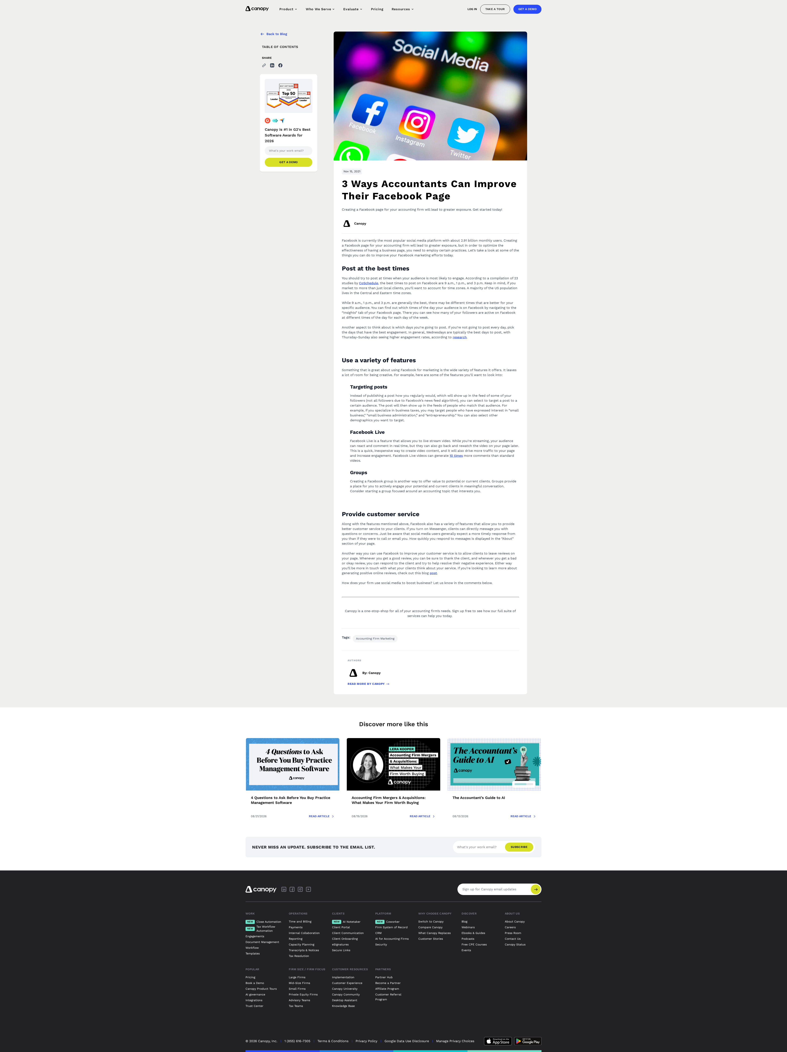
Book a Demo (255, 983)
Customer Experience (347, 983)
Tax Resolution (299, 956)
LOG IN (472, 9)
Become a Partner (388, 983)
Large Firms (297, 977)
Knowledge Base (343, 1006)
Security (381, 944)
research (460, 337)
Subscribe (519, 847)
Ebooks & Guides (473, 933)
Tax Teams (296, 1006)
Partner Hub (384, 977)
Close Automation (264, 921)
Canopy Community (346, 994)
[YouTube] (308, 889)
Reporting (295, 938)
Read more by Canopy (366, 683)
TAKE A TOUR (495, 9)
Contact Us (513, 938)
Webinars (468, 927)
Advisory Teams (299, 1000)
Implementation (343, 977)
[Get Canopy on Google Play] (527, 1041)
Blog (464, 921)
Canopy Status (515, 944)
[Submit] (536, 889)
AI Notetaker (347, 921)
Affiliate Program (387, 988)
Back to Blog (276, 34)
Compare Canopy (430, 927)
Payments (296, 927)
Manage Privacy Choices (455, 1041)
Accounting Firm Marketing (375, 638)
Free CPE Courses (474, 944)
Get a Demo (527, 9)
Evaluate (350, 9)
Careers (510, 927)
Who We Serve (318, 9)
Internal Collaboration (304, 933)
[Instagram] (300, 889)
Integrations (254, 1000)
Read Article (319, 816)
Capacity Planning (301, 944)
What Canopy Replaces (434, 933)
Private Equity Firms (303, 994)
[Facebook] (292, 889)
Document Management (262, 942)
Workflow (252, 947)
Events (466, 950)
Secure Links (341, 950)
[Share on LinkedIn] (272, 65)
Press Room (513, 933)
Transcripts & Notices (304, 950)
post (433, 573)
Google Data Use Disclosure (406, 1041)
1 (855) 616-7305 (297, 1041)
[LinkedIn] (283, 889)
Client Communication (348, 933)
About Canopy (515, 921)
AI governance (255, 994)
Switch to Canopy (431, 921)
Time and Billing (300, 921)
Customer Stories (430, 938)
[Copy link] (264, 65)
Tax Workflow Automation (261, 928)
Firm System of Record (391, 927)
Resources (401, 9)
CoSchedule (368, 283)
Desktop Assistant (344, 1000)
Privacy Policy (366, 1041)
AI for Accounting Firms (392, 938)
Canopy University (344, 988)
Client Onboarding (345, 938)
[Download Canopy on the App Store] (498, 1041)
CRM (378, 933)
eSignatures (340, 944)
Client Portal (341, 927)
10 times (456, 456)
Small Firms (297, 988)
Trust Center (254, 1006)
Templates (253, 953)
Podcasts (468, 938)
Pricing (377, 9)
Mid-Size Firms (299, 983)
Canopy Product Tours (261, 988)
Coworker (388, 921)
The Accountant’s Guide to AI (479, 797)
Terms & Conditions (332, 1041)
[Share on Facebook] (280, 65)
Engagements (255, 936)
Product (286, 9)
